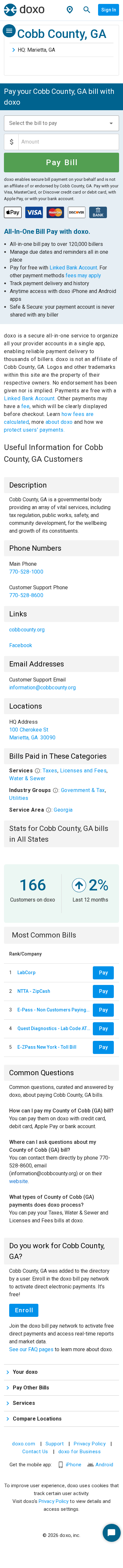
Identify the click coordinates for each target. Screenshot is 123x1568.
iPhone (74, 1465)
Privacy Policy (90, 1444)
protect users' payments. (34, 430)
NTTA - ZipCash (33, 991)
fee (25, 406)
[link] (61, 568)
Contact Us (35, 1452)
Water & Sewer (27, 778)
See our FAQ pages (32, 1349)
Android (104, 1465)
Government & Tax (83, 790)
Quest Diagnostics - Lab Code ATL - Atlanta (53, 1028)
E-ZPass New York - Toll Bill (46, 1047)
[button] (111, 123)
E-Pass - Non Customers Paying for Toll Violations (53, 1009)
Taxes (50, 770)
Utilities (19, 798)
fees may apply (83, 275)
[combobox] (61, 123)
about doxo (59, 422)
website (18, 1181)
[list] (61, 579)
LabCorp (26, 972)
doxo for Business (79, 1452)
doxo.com (23, 1444)
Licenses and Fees (83, 770)
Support (55, 1444)
